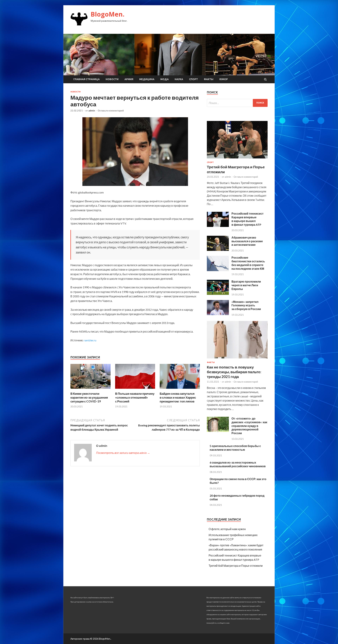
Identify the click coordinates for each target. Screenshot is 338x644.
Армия (128, 79)
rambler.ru (90, 340)
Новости (112, 79)
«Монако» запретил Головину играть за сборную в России (246, 305)
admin (91, 110)
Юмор (223, 79)
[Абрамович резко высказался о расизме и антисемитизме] (218, 249)
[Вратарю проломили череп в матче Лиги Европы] (218, 293)
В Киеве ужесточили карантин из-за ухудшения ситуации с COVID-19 (89, 397)
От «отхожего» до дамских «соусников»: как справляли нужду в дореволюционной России (249, 426)
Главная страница (86, 79)
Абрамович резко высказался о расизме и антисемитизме (247, 241)
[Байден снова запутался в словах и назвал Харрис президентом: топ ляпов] (180, 389)
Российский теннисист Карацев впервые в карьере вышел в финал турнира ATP (247, 219)
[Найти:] (237, 103)
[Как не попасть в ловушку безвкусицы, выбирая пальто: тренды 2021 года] (237, 359)
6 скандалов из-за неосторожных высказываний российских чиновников (238, 464)
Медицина (146, 79)
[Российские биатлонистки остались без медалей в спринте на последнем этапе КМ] (218, 270)
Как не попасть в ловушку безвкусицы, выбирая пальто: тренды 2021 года (234, 372)
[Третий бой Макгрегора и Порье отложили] (237, 159)
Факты (208, 79)
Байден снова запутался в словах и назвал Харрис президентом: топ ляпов (178, 397)
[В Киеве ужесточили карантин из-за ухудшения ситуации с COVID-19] (90, 389)
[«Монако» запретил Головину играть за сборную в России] (218, 314)
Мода (164, 79)
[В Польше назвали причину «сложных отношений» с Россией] (135, 389)
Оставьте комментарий (111, 110)
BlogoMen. (107, 14)
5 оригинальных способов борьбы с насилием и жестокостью (235, 447)
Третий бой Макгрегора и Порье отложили (236, 565)
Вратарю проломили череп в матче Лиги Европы (246, 285)
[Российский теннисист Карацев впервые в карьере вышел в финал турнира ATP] (218, 225)
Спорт (193, 79)
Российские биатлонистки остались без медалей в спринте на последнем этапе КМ (248, 263)
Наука (179, 79)
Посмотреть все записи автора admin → (123, 452)
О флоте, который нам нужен (227, 529)
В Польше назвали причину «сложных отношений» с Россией (134, 397)
